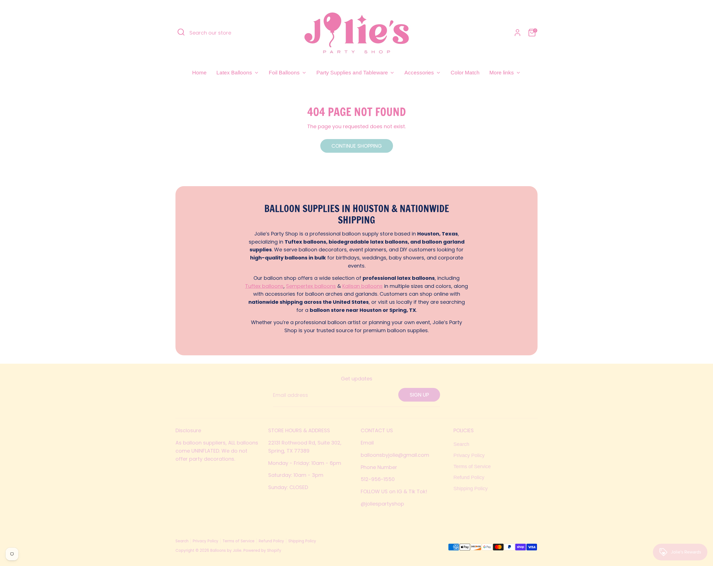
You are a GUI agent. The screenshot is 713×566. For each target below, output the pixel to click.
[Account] (517, 32)
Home (199, 73)
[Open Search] (181, 32)
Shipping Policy (470, 488)
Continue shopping (356, 145)
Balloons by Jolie (225, 550)
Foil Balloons (285, 73)
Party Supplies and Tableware (352, 73)
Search (461, 444)
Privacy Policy (469, 455)
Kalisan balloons (362, 286)
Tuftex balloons (264, 286)
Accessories (419, 73)
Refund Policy (468, 477)
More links (502, 73)
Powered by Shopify (262, 550)
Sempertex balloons (311, 286)
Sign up (419, 394)
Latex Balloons (234, 73)
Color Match (465, 73)
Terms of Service (472, 466)
